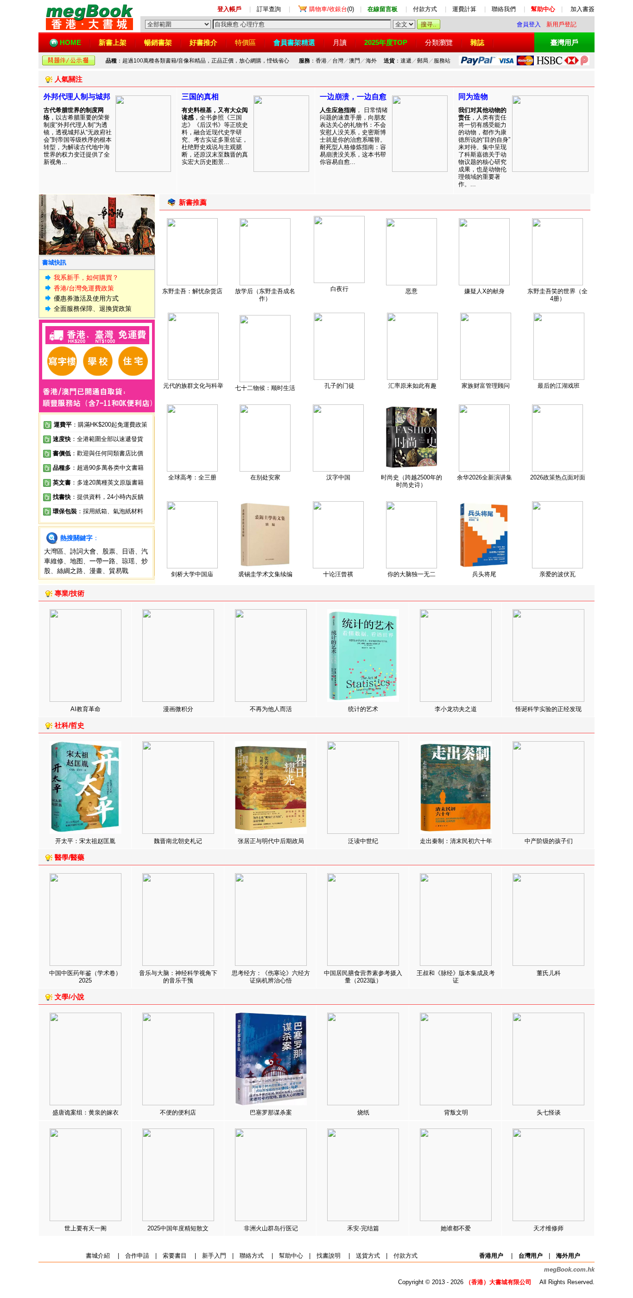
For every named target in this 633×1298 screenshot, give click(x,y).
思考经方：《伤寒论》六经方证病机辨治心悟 (271, 977)
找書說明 (328, 1255)
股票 (108, 551)
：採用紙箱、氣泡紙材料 (110, 511)
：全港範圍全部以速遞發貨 (98, 438)
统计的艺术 (363, 709)
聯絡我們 (504, 9)
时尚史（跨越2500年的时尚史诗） (411, 481)
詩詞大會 (83, 551)
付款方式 (425, 9)
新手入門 (214, 1255)
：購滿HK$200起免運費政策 (100, 424)
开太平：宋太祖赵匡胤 (85, 841)
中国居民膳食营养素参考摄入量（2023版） (363, 977)
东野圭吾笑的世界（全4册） (557, 295)
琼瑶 (128, 561)
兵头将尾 (484, 574)
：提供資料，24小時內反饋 (107, 496)
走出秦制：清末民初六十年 (456, 841)
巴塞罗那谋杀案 (271, 1112)
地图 (76, 561)
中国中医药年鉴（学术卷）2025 (85, 977)
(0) (331, 9)
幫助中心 (291, 1255)
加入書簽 (582, 9)
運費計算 (464, 9)
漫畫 (95, 570)
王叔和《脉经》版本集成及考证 (456, 977)
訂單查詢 (269, 9)
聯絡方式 (252, 1255)
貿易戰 (118, 570)
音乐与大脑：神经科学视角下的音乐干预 (178, 977)
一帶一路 (102, 561)
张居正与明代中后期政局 (271, 841)
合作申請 (137, 1255)
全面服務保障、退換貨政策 (93, 308)
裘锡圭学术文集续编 (265, 574)
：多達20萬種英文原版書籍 (98, 482)
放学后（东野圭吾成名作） (265, 295)
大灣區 (53, 551)
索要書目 (175, 1255)
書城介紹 (98, 1255)
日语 (128, 551)
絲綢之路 (70, 570)
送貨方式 (368, 1255)
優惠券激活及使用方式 (86, 298)
